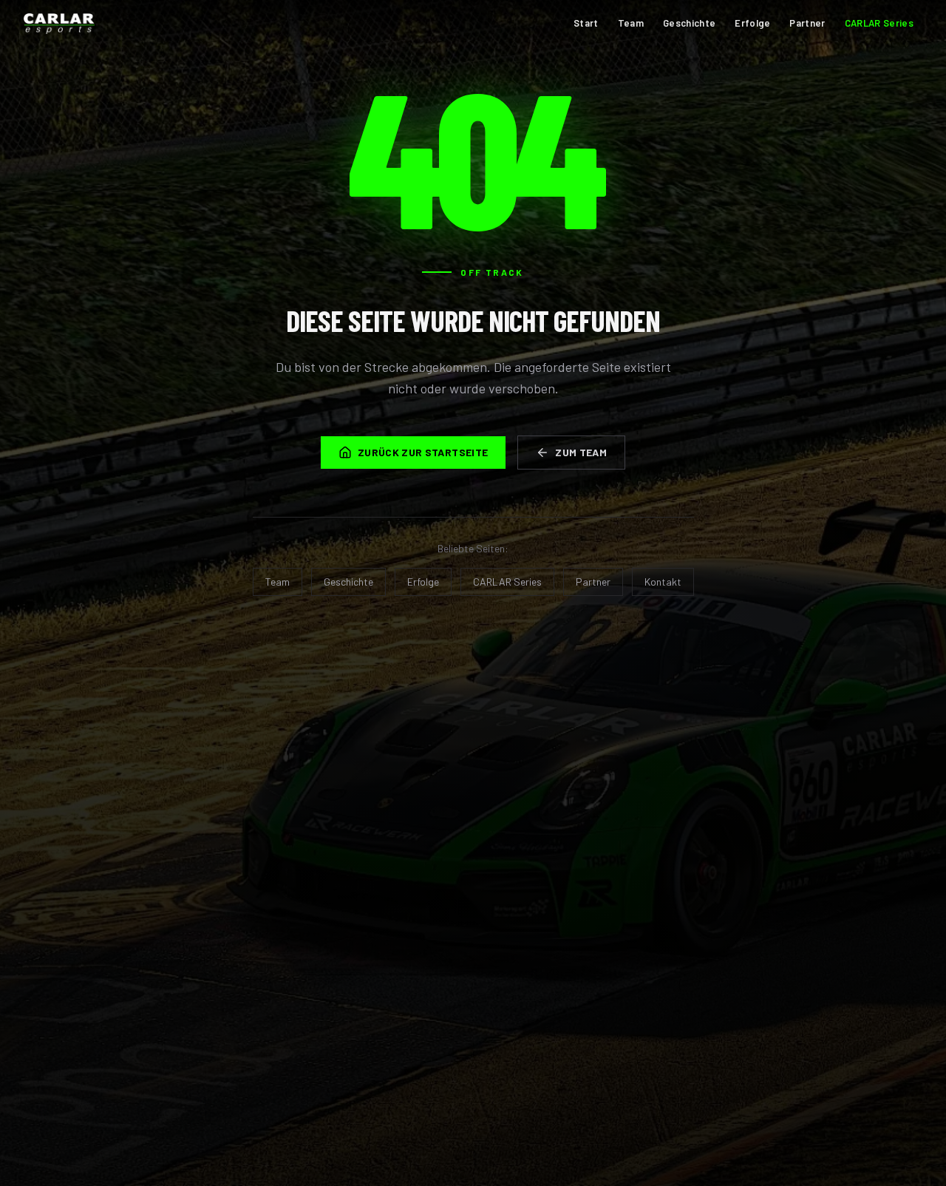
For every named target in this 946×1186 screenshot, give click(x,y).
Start (586, 23)
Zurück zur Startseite (423, 452)
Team (631, 23)
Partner (807, 23)
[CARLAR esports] (59, 23)
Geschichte (689, 23)
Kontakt (662, 581)
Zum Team (581, 452)
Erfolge (752, 23)
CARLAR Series (879, 23)
